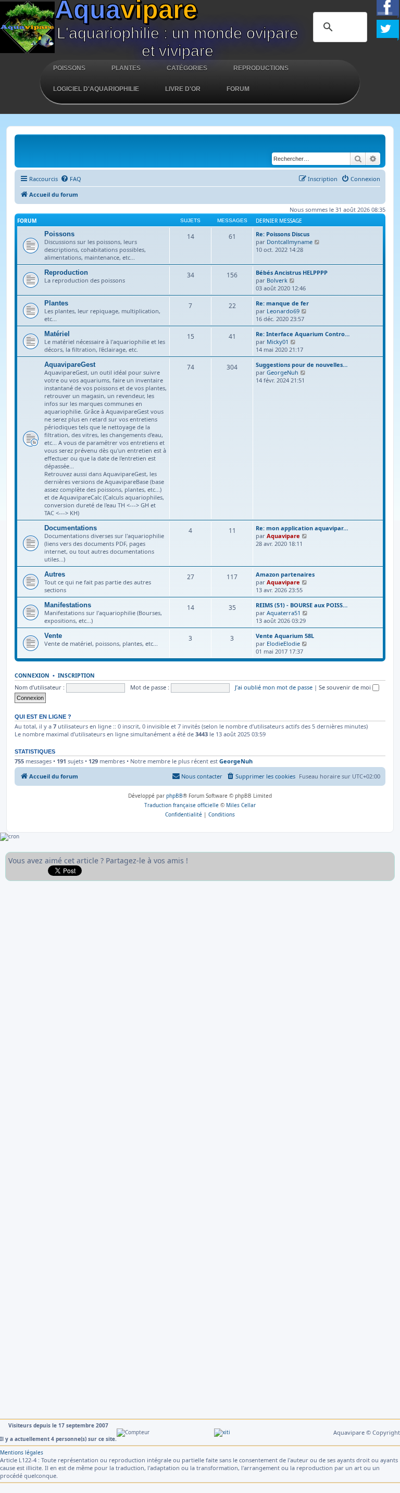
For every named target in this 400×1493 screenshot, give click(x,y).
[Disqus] (200, 1016)
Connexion (32, 675)
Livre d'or (183, 89)
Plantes (126, 68)
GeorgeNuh (282, 372)
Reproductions (261, 68)
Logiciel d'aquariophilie (96, 89)
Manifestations (67, 605)
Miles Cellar (241, 805)
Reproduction (66, 272)
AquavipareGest (69, 364)
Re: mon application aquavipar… (302, 528)
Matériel (57, 334)
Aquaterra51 (284, 613)
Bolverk (277, 280)
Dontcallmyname (289, 242)
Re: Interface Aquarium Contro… (302, 334)
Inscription (76, 675)
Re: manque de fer (282, 303)
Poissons (69, 68)
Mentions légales (21, 1452)
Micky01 (278, 342)
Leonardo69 (283, 311)
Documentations (70, 528)
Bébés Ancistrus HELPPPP (292, 272)
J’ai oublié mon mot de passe (273, 687)
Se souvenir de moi (345, 687)
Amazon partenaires (285, 574)
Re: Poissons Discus (282, 234)
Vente (53, 636)
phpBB (174, 795)
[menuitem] (70, 179)
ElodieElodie (283, 643)
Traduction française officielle (181, 805)
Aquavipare (283, 536)
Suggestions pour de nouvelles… (301, 364)
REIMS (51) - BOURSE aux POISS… (301, 605)
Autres (54, 574)
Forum (238, 89)
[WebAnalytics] (222, 1432)
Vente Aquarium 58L (285, 636)
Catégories (187, 68)
